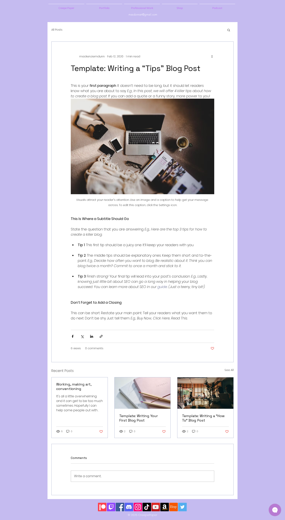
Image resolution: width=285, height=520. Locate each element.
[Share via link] (101, 336)
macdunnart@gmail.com (143, 14)
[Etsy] (173, 507)
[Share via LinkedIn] (91, 336)
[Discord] (129, 507)
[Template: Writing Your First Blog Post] (143, 393)
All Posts (56, 30)
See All (229, 370)
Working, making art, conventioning (73, 386)
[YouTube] (155, 507)
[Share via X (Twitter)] (82, 336)
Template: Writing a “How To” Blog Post (203, 418)
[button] (229, 29)
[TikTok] (146, 507)
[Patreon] (102, 507)
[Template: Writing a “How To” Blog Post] (205, 393)
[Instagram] (138, 507)
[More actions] (212, 56)
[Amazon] (164, 507)
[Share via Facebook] (72, 336)
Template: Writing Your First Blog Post (138, 418)
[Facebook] (120, 507)
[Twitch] (111, 507)
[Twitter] (182, 507)
